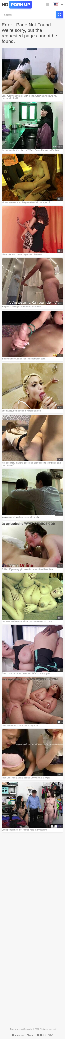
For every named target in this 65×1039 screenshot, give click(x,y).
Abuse (30, 1035)
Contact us (18, 1035)
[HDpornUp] (17, 5)
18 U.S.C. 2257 (45, 1035)
